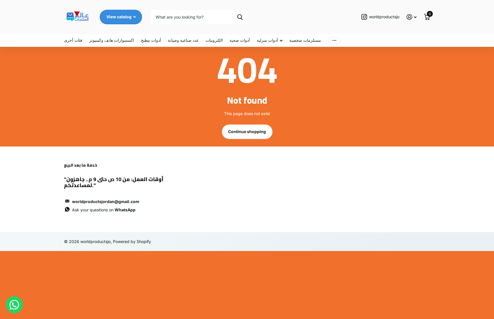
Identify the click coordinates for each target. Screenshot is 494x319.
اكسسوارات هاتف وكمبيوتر (111, 40)
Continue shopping (247, 131)
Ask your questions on (104, 209)
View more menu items (334, 40)
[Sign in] (411, 17)
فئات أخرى (73, 40)
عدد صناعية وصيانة (183, 40)
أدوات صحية (240, 40)
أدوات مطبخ (151, 40)
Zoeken (240, 17)
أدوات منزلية (267, 40)
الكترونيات (214, 40)
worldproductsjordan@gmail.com (105, 201)
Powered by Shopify (132, 241)
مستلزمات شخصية (305, 40)
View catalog (119, 16)
